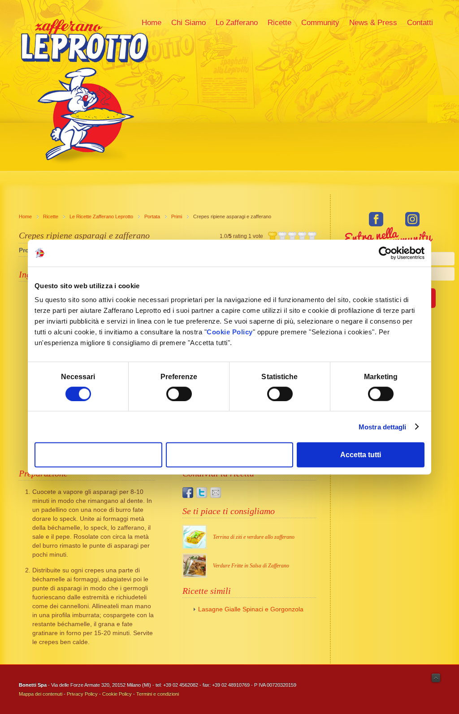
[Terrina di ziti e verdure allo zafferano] (194, 537)
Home (25, 216)
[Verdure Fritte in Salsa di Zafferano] (194, 565)
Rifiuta (98, 455)
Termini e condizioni (157, 694)
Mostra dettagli (383, 426)
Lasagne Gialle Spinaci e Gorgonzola (250, 609)
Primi (176, 216)
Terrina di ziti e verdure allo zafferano (253, 537)
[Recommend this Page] (215, 492)
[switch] (179, 393)
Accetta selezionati (230, 455)
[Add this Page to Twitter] (201, 492)
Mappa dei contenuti (40, 694)
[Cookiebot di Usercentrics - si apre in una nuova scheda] (385, 253)
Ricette (50, 216)
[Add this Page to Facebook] (187, 492)
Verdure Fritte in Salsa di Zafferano (251, 566)
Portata (152, 216)
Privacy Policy (82, 694)
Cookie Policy (230, 332)
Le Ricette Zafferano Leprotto (101, 216)
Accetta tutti (360, 455)
